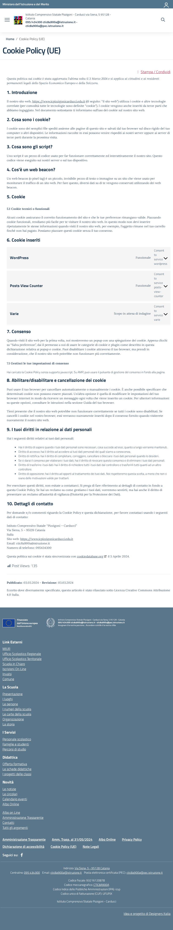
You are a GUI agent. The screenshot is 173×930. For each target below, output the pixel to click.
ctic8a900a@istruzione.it (66, 872)
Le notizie (9, 788)
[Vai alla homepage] (18, 20)
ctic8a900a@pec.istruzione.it (145, 872)
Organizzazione (13, 719)
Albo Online (11, 804)
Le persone (10, 703)
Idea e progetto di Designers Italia (147, 913)
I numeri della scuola (17, 709)
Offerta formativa (15, 763)
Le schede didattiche (17, 768)
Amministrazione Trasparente (23, 817)
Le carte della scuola (17, 714)
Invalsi (7, 673)
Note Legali (91, 846)
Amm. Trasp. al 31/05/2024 (72, 839)
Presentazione (13, 693)
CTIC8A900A (101, 884)
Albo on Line (11, 812)
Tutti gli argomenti (15, 827)
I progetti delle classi (17, 774)
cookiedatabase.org (90, 556)
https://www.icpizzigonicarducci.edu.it (58, 101)
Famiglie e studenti (16, 744)
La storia (9, 724)
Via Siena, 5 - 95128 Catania (92, 868)
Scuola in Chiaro (14, 663)
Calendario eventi (15, 799)
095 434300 (32, 872)
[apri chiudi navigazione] (7, 20)
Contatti (8, 822)
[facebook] (22, 855)
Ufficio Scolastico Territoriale (22, 658)
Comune (8, 678)
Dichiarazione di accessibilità (23, 846)
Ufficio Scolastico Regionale (22, 653)
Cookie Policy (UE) (63, 846)
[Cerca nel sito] (163, 20)
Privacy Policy (132, 839)
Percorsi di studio (14, 749)
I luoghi (8, 698)
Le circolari (10, 793)
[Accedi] (166, 4)
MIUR (6, 648)
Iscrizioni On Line (14, 668)
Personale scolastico (17, 739)
